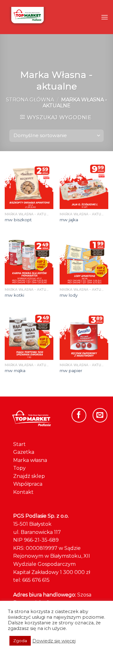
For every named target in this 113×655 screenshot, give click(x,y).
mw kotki (14, 295)
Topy (19, 468)
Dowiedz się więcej (54, 641)
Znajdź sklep (29, 476)
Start (19, 444)
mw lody (69, 295)
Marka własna (30, 460)
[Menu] (104, 17)
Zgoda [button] (20, 640)
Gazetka (23, 452)
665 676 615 (36, 580)
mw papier (71, 370)
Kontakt (23, 492)
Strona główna (30, 100)
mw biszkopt (18, 219)
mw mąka (15, 370)
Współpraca (27, 484)
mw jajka (69, 219)
